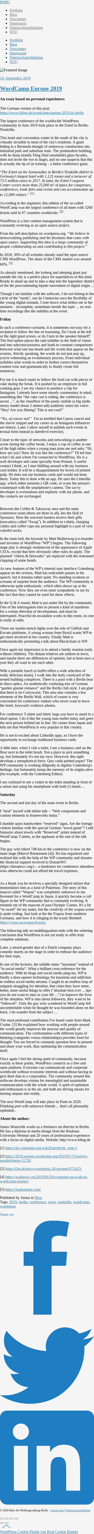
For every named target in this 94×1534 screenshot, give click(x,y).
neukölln (64, 1202)
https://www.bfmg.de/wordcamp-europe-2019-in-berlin (42, 113)
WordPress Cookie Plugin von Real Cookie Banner (39, 1532)
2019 (13, 1202)
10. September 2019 (15, 78)
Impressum (57, 1510)
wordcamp (81, 1202)
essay (52, 1202)
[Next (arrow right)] (7, 1523)
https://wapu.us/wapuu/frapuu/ (23, 922)
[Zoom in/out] (16, 1518)
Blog (38, 1198)
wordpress (8, 1206)
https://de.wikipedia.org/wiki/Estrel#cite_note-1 (41, 1148)
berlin (23, 1202)
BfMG (5, 2)
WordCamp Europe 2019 (31, 88)
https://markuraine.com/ (23, 1189)
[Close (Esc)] (2, 1518)
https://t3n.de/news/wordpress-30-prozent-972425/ (43, 1169)
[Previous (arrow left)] (2, 1523)
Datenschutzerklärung (78, 1510)
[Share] (7, 1518)
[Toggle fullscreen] (11, 1518)
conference (37, 1202)
